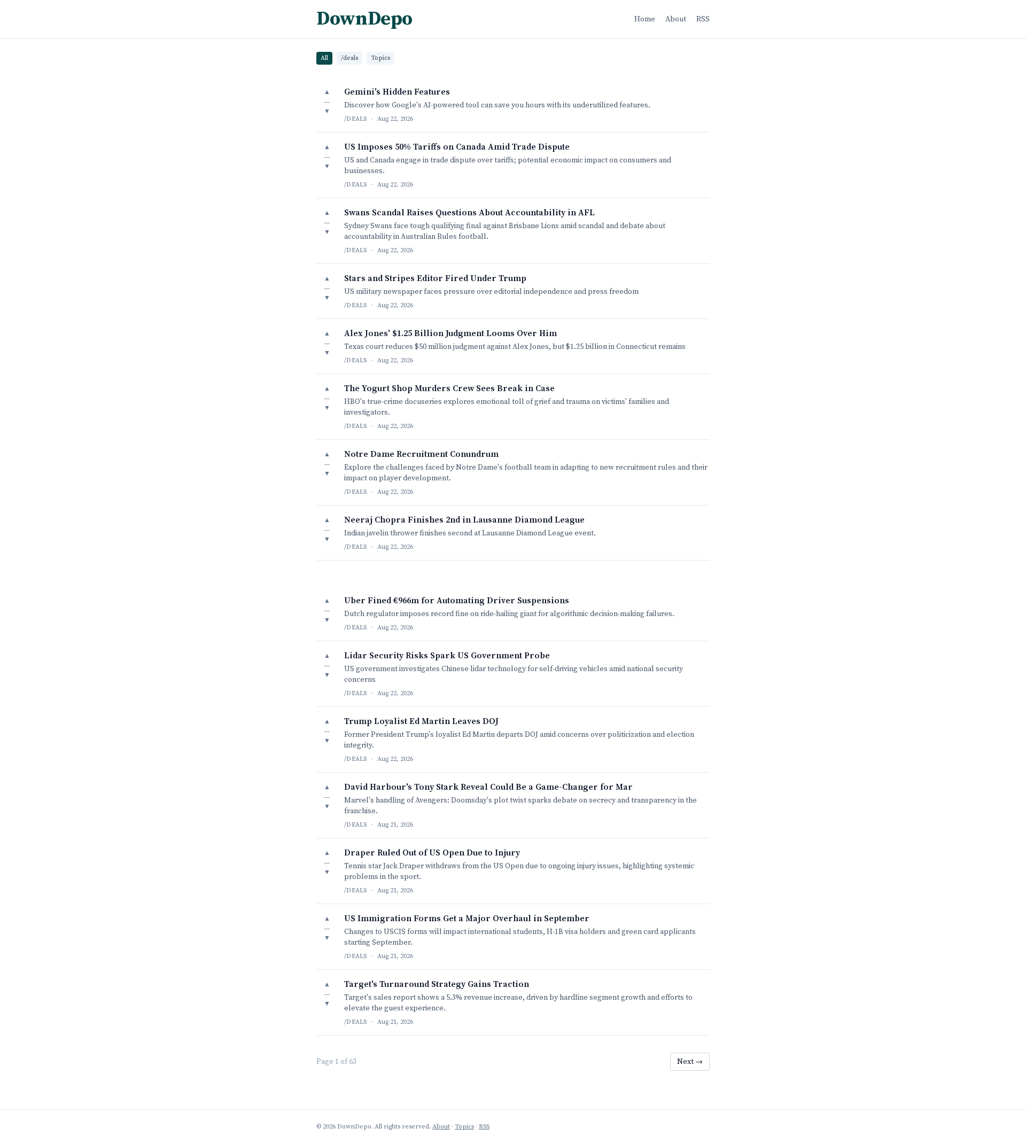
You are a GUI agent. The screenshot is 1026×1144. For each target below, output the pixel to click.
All (324, 58)
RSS (703, 19)
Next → (690, 1062)
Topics (380, 58)
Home (644, 19)
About (675, 19)
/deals (349, 58)
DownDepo (364, 19)
